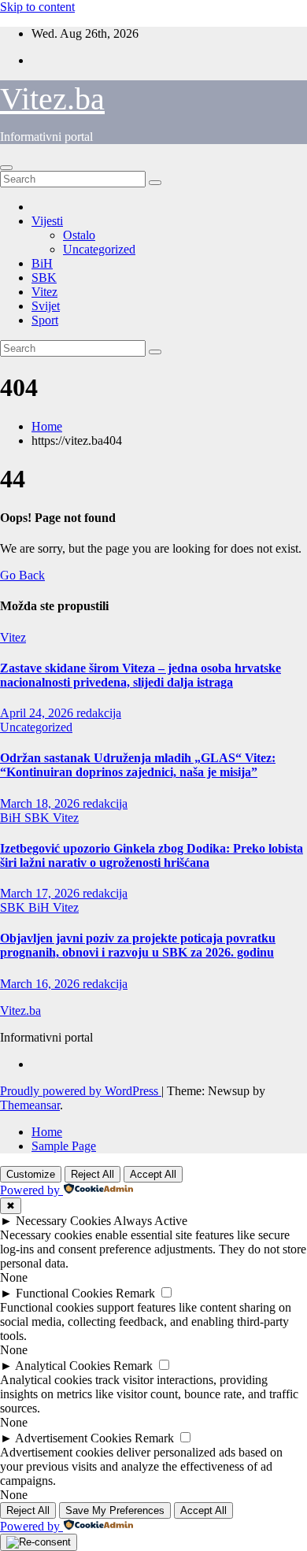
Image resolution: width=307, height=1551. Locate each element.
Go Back (22, 575)
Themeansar (30, 1105)
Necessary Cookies (63, 1220)
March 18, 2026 (41, 803)
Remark (135, 1293)
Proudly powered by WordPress (80, 1091)
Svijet (45, 306)
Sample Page (63, 1146)
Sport (44, 320)
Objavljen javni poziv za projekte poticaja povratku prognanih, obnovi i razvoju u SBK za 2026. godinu (138, 945)
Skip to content (37, 6)
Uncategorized (99, 249)
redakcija (98, 713)
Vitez (44, 291)
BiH (42, 263)
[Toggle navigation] (6, 167)
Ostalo (79, 235)
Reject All (92, 1174)
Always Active (150, 1220)
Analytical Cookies (62, 1365)
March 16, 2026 (41, 983)
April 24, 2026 (38, 713)
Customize (30, 1174)
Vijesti (47, 221)
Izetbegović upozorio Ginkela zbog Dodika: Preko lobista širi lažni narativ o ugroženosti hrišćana (151, 855)
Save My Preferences (115, 1510)
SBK (44, 277)
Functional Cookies (64, 1293)
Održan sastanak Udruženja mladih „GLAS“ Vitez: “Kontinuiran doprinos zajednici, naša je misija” (138, 765)
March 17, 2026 (41, 893)
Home (46, 426)
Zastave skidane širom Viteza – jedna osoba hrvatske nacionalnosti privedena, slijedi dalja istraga (140, 675)
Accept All (153, 1174)
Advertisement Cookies (73, 1438)
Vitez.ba (52, 99)
